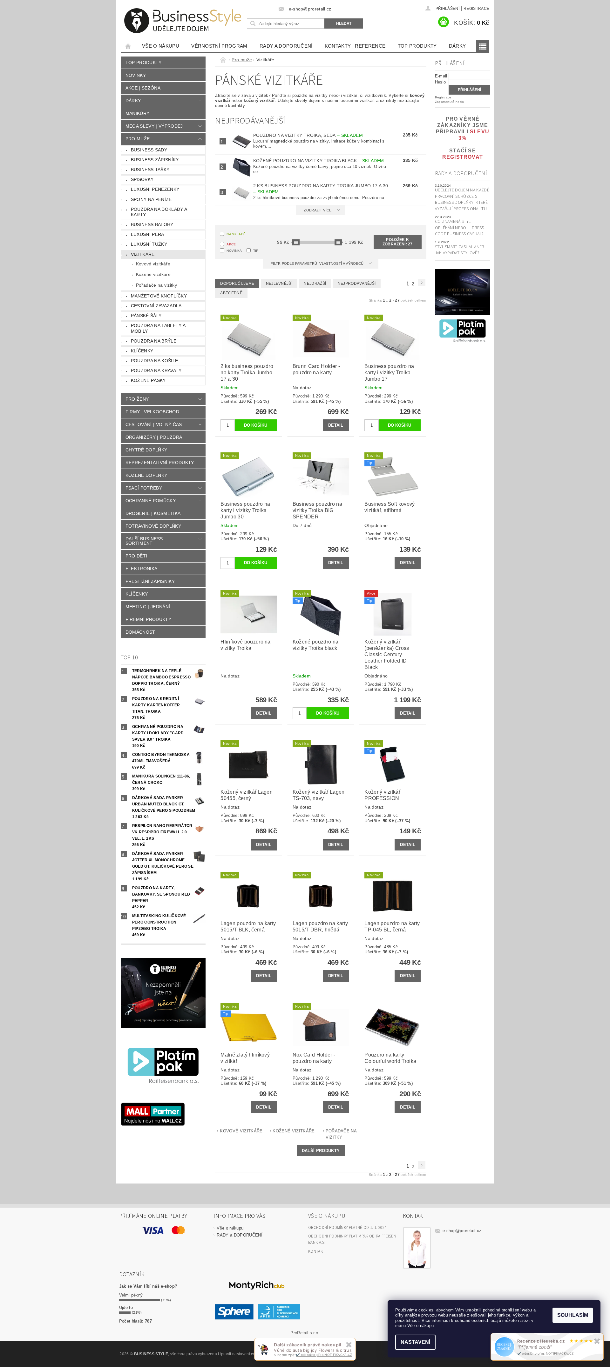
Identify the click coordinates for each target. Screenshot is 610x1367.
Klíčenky (142, 350)
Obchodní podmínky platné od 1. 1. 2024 (347, 1227)
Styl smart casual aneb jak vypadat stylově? (460, 250)
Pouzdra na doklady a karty (159, 212)
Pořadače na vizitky (156, 285)
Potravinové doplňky (153, 526)
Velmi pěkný (131, 1295)
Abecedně (231, 293)
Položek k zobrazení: (398, 241)
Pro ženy (137, 399)
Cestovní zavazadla (156, 305)
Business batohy (152, 224)
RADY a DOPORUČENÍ (286, 46)
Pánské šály (146, 315)
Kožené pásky (148, 380)
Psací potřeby (143, 487)
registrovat (462, 157)
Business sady (149, 149)
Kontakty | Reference (355, 46)
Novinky (135, 75)
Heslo (440, 82)
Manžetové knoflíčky (159, 295)
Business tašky (150, 169)
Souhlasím (572, 1315)
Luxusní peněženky (155, 189)
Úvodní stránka (128, 45)
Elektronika (141, 568)
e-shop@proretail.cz (462, 1230)
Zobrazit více (317, 210)
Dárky (457, 46)
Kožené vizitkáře (153, 274)
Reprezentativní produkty (159, 462)
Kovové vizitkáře (153, 263)
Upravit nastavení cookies (241, 1354)
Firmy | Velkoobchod (152, 411)
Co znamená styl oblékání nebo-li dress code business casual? (459, 227)
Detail (335, 425)
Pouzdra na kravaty (156, 370)
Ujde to (126, 1307)
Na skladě (236, 234)
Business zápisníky (155, 159)
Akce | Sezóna (142, 87)
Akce (231, 244)
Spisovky (142, 179)
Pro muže (137, 138)
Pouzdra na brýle (153, 340)
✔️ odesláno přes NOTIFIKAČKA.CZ (545, 1353)
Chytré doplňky (146, 449)
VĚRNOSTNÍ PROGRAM (219, 46)
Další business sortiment (144, 541)
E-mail (441, 76)
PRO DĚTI (136, 555)
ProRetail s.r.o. (304, 1333)
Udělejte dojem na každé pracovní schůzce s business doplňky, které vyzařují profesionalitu (462, 199)
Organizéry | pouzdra (153, 437)
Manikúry (137, 113)
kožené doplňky (146, 475)
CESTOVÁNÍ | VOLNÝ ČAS (153, 424)
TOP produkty (417, 46)
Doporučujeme (237, 283)
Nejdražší (315, 283)
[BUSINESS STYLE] (182, 20)
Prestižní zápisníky (150, 581)
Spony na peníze (151, 199)
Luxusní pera (147, 234)
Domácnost (140, 632)
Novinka (234, 250)
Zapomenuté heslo (449, 101)
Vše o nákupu (160, 46)
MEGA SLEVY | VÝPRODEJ (154, 126)
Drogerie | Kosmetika (152, 513)
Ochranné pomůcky (150, 500)
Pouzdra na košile (154, 360)
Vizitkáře (143, 254)
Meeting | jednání (147, 606)
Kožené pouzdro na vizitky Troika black (318, 160)
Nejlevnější (279, 283)
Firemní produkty (148, 619)
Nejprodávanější (357, 283)
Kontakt (316, 1251)
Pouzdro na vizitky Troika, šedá (308, 135)
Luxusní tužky (149, 244)
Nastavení (415, 1342)
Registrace (476, 8)
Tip (256, 250)
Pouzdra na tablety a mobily (158, 328)
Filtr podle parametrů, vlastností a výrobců (318, 263)
